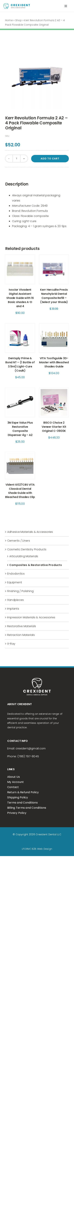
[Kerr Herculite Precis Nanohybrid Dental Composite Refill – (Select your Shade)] (54, 257)
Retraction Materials (21, 635)
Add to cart (50, 158)
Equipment (14, 582)
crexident (22, 748)
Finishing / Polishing (20, 591)
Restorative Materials (21, 626)
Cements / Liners (18, 541)
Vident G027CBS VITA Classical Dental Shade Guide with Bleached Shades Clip (20, 491)
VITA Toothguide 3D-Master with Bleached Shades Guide (54, 362)
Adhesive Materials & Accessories (30, 532)
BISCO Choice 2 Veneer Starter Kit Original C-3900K (54, 427)
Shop (18, 20)
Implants (13, 609)
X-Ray (11, 644)
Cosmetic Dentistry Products (26, 549)
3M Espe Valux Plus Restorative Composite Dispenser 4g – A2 (20, 429)
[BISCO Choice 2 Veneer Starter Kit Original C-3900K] (54, 390)
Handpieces (15, 600)
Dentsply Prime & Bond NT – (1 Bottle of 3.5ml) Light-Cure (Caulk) (20, 364)
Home (9, 20)
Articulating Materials (23, 556)
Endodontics (16, 574)
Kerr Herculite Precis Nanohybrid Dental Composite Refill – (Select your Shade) (54, 296)
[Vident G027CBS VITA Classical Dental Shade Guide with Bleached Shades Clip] (20, 454)
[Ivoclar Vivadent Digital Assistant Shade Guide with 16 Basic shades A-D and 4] (20, 257)
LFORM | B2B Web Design (37, 849)
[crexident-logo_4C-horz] (16, 5)
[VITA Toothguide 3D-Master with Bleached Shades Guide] (54, 326)
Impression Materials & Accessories (31, 617)
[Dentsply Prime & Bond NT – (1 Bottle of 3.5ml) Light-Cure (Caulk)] (20, 326)
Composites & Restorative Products (35, 565)
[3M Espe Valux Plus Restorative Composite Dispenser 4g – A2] (20, 390)
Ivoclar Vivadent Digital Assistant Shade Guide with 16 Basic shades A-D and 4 (20, 298)
